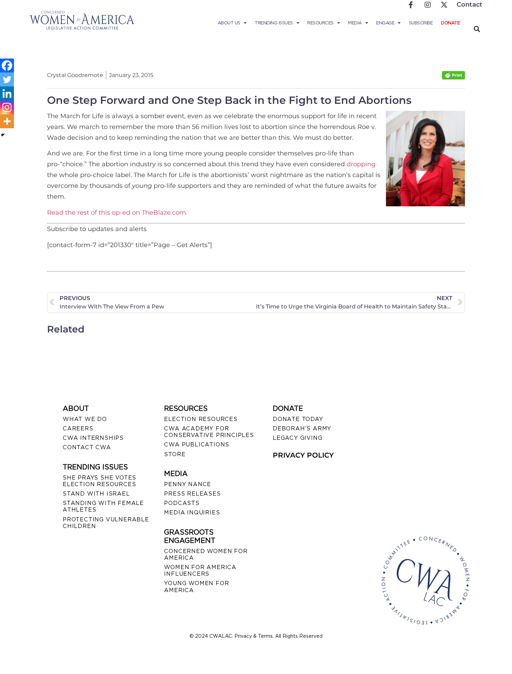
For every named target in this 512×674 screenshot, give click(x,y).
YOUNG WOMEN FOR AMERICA (196, 586)
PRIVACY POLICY (303, 455)
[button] (476, 29)
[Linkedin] (7, 93)
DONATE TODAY (298, 419)
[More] (7, 121)
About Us (229, 22)
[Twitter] (7, 79)
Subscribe (421, 22)
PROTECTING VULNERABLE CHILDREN (106, 522)
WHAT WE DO (85, 419)
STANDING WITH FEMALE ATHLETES (103, 506)
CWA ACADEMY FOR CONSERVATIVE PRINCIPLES (209, 431)
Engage (385, 22)
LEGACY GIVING (297, 438)
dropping (361, 164)
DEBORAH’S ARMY (302, 428)
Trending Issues (274, 22)
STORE (174, 454)
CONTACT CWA (87, 447)
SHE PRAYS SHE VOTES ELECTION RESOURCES (99, 481)
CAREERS (78, 428)
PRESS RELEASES (192, 493)
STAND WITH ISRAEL (96, 493)
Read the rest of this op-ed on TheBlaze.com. (117, 212)
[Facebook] (7, 65)
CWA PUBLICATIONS (196, 444)
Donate (450, 22)
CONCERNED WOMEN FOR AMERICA (205, 554)
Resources (320, 22)
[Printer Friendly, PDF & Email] (453, 77)
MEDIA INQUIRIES (192, 512)
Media (355, 22)
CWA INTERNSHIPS (93, 438)
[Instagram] (7, 107)
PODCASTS (181, 503)
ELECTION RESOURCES (200, 419)
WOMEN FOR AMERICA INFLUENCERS (200, 570)
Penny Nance (187, 484)
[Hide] (3, 135)
